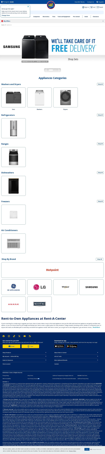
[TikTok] (15, 336)
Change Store (6, 15)
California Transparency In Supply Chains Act (62, 375)
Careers (56, 364)
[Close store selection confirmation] (28, 6)
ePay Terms (30, 375)
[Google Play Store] (71, 346)
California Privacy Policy (82, 378)
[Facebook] (4, 336)
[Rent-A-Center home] (51, 5)
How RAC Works (80, 2)
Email (12, 346)
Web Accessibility (7, 378)
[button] (96, 449)
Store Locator (6, 364)
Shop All (100, 84)
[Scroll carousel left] (46, 70)
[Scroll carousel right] (59, 70)
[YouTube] (25, 336)
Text (31, 346)
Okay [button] (87, 449)
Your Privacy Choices (32, 378)
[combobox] (52, 12)
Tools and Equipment (64, 16)
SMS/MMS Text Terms (82, 375)
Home (3, 25)
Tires (53, 16)
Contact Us (90, 2)
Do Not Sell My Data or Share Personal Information (64, 378)
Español (101, 2)
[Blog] (30, 336)
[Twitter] (20, 336)
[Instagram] (9, 336)
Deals (86, 16)
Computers (36, 16)
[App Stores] (59, 346)
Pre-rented (76, 16)
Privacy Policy (72, 451)
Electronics (46, 16)
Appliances (9, 25)
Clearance (96, 16)
